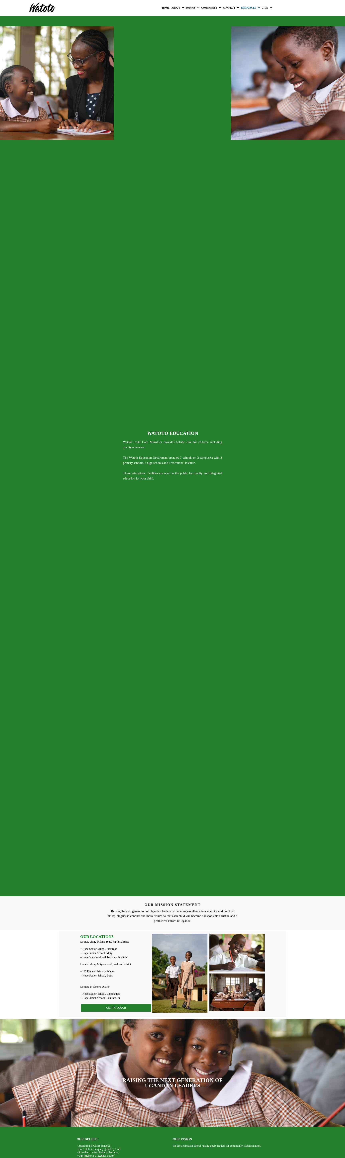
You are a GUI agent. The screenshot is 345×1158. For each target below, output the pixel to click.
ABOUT (176, 7)
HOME (166, 7)
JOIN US (190, 7)
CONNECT (229, 7)
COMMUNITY (209, 7)
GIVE (265, 7)
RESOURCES (248, 7)
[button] (178, 7)
